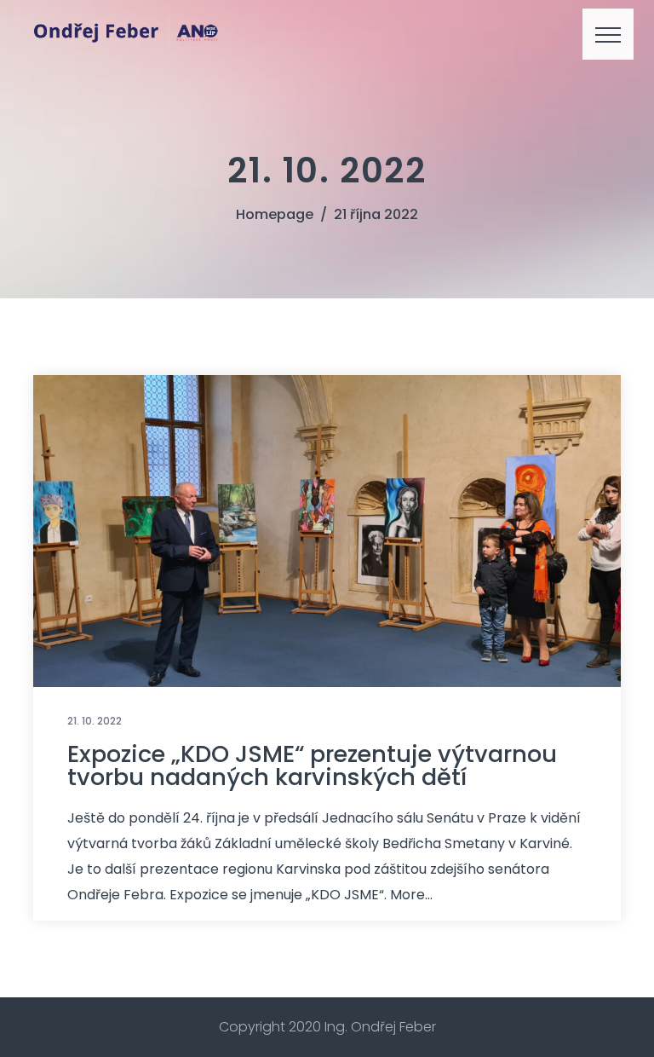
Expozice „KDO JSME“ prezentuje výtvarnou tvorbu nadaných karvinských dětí (312, 765)
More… (411, 894)
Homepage (274, 214)
